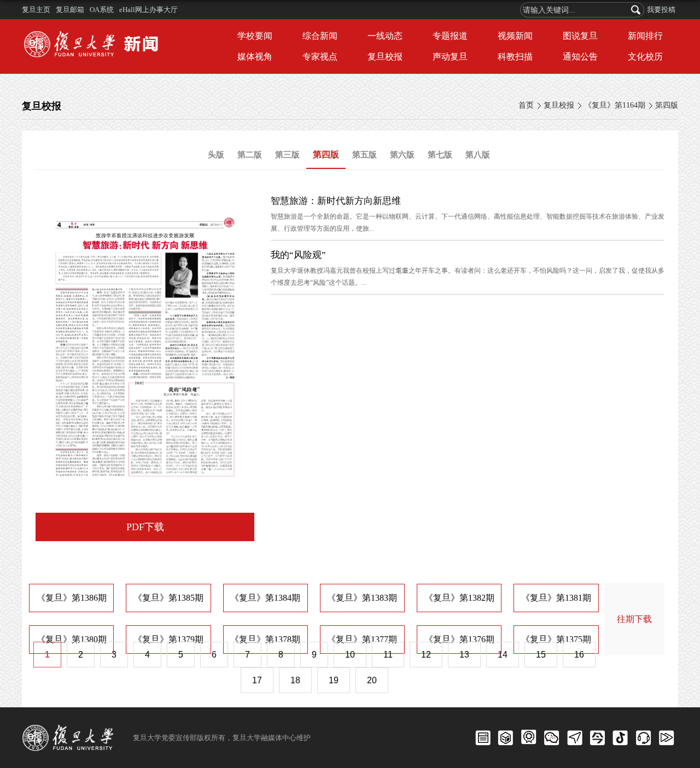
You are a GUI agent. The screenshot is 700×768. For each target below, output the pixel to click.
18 (295, 680)
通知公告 (580, 56)
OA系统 (102, 9)
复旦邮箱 (70, 9)
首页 (526, 105)
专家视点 (319, 56)
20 (372, 680)
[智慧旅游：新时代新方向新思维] (145, 201)
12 (426, 654)
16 (579, 654)
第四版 (666, 105)
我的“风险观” (298, 255)
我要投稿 (661, 9)
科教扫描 (515, 56)
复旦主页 (36, 9)
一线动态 (385, 35)
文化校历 (645, 56)
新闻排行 (645, 35)
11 (388, 654)
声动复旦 (450, 56)
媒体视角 (254, 56)
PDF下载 (145, 526)
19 (334, 680)
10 (350, 654)
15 (541, 654)
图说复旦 (580, 35)
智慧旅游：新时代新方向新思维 (336, 201)
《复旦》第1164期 (614, 105)
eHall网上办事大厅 (148, 9)
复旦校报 (385, 56)
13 (464, 654)
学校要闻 (254, 35)
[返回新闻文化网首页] (94, 32)
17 (257, 680)
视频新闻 (515, 35)
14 (503, 654)
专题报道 (450, 35)
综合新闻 (319, 35)
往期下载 (634, 619)
